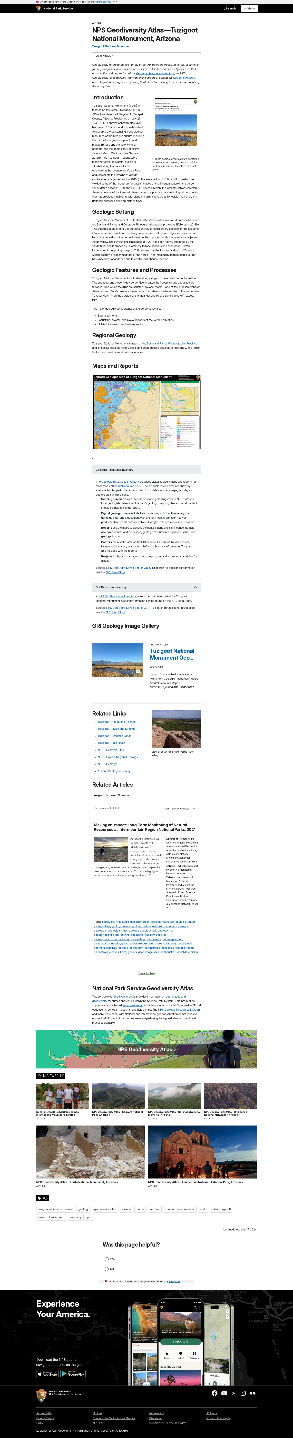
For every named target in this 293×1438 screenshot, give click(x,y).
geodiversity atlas (105, 1209)
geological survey (166, 943)
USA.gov (211, 1413)
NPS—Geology (107, 764)
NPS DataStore (115, 572)
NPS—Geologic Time (111, 750)
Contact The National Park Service (114, 1418)
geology (183, 926)
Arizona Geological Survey (114, 771)
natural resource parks (128, 486)
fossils (190, 947)
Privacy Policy (45, 1418)
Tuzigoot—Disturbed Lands (114, 736)
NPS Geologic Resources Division (179, 1009)
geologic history (141, 926)
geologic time (102, 926)
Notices (97, 1413)
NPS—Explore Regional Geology (118, 757)
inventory (75, 1217)
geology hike (165, 930)
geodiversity (109, 921)
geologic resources (162, 921)
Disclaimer (155, 1418)
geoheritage (138, 939)
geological (100, 930)
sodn (203, 1209)
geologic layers (121, 926)
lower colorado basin (51, 1217)
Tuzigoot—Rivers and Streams (116, 728)
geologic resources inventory (112, 939)
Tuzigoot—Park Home (111, 742)
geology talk (149, 930)
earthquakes (167, 952)
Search (230, 8)
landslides (183, 952)
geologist (134, 930)
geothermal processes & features (165, 947)
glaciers (132, 952)
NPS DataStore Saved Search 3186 (128, 567)
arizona (154, 1209)
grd (89, 1217)
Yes (112, 1259)
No (112, 1268)
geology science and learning (112, 934)
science (126, 1209)
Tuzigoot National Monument (112, 46)
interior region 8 (221, 1209)
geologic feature (185, 921)
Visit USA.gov (119, 1430)
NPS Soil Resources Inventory (117, 596)
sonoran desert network (179, 1209)
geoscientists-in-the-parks (137, 943)
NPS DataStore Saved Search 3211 (128, 607)
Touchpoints (174, 1281)
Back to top (147, 973)
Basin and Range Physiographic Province (172, 343)
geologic (123, 921)
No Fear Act (156, 1413)
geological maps (118, 930)
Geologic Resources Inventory (155, 73)
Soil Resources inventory (111, 587)
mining (194, 952)
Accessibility (44, 1413)
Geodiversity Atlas (124, 996)
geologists (137, 934)
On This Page (110, 55)
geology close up (155, 934)
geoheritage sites (148, 952)
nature (140, 1209)
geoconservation (132, 1005)
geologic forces (139, 921)
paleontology (102, 952)
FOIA (39, 1423)
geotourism (136, 947)
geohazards (154, 939)
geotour (123, 947)
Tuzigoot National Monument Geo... (172, 654)
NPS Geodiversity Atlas (144, 1049)
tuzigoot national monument (55, 1209)
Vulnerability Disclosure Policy (167, 1423)
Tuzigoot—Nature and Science (117, 721)
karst (123, 952)
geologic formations (164, 926)
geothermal (185, 943)
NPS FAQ (99, 1423)
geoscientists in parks (107, 943)
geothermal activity (105, 947)
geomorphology (172, 939)
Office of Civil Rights (218, 1418)
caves (115, 952)
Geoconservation (184, 77)
